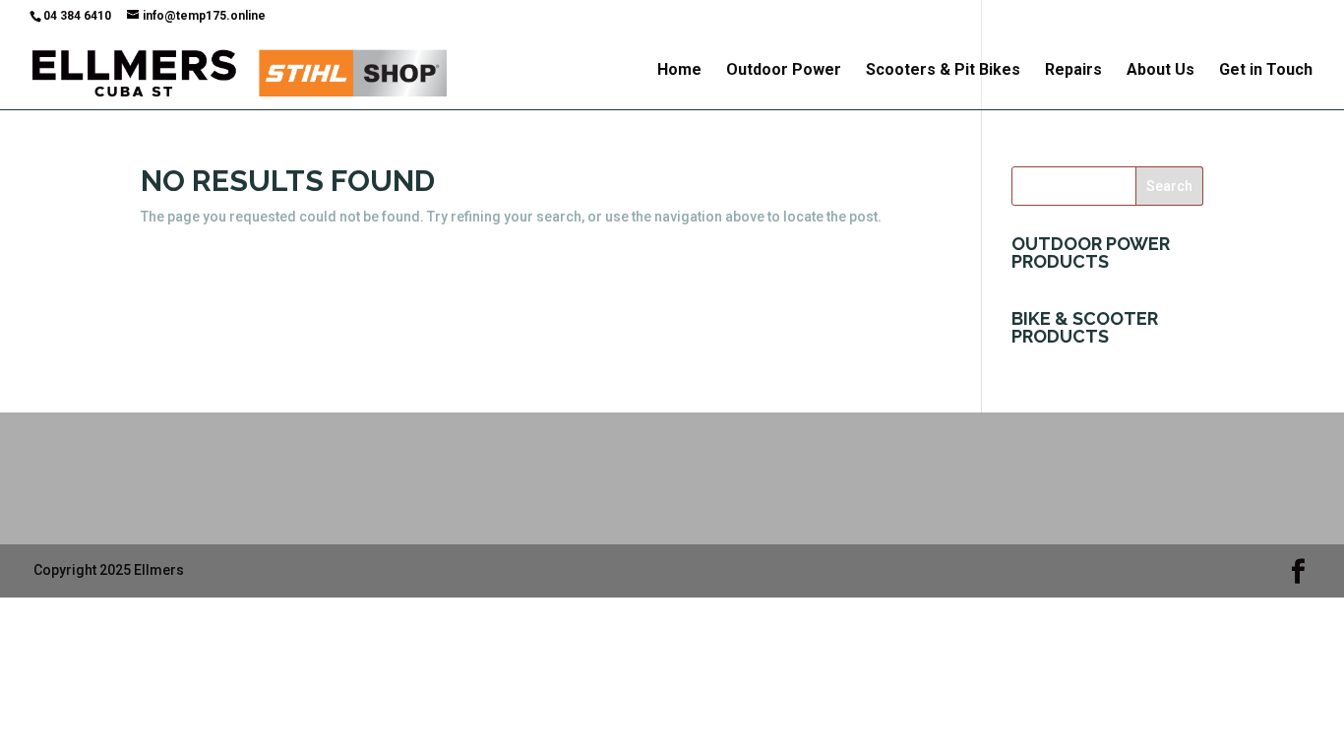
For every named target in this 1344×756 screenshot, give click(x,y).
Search (1169, 186)
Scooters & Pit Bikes (943, 71)
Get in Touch (1266, 71)
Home (679, 71)
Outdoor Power (783, 71)
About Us (1160, 71)
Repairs (1073, 71)
